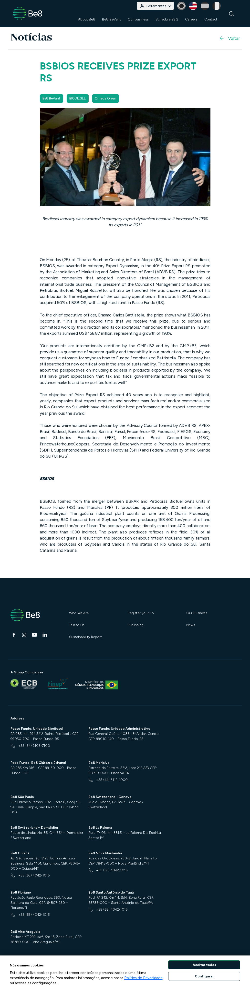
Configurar (204, 976)
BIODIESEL (77, 98)
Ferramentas (156, 6)
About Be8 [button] (86, 19)
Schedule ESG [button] (167, 19)
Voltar (234, 38)
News (190, 625)
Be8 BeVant (111, 19)
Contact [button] (210, 19)
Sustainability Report (85, 637)
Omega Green (105, 98)
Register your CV (141, 613)
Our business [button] (138, 19)
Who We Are (79, 613)
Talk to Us (76, 625)
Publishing (136, 625)
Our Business (196, 613)
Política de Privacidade (143, 978)
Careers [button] (191, 19)
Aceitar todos (204, 965)
